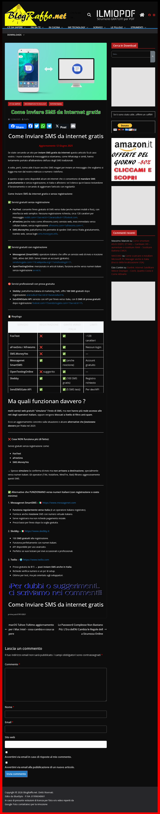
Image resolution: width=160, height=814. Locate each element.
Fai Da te (36, 27)
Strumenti (137, 27)
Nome (9, 707)
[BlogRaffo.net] (142, 14)
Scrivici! (98, 27)
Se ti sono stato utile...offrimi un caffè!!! (132, 114)
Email (9, 722)
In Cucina (54, 27)
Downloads (14, 34)
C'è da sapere (14, 104)
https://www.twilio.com (36, 559)
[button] (24, 27)
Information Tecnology (35, 104)
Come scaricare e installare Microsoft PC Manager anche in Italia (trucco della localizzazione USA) (132, 259)
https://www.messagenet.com (59, 502)
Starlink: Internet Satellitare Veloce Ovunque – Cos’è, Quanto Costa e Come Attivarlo (132, 270)
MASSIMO (116, 255)
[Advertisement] (133, 86)
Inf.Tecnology (76, 27)
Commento (12, 664)
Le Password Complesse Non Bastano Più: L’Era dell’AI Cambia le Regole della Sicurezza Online (80, 629)
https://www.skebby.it (37, 531)
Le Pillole (117, 27)
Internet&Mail (56, 104)
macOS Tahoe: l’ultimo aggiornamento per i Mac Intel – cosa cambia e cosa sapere (31, 629)
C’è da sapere (15, 27)
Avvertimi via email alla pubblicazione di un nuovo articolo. (40, 767)
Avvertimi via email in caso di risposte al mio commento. (38, 757)
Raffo (26, 119)
